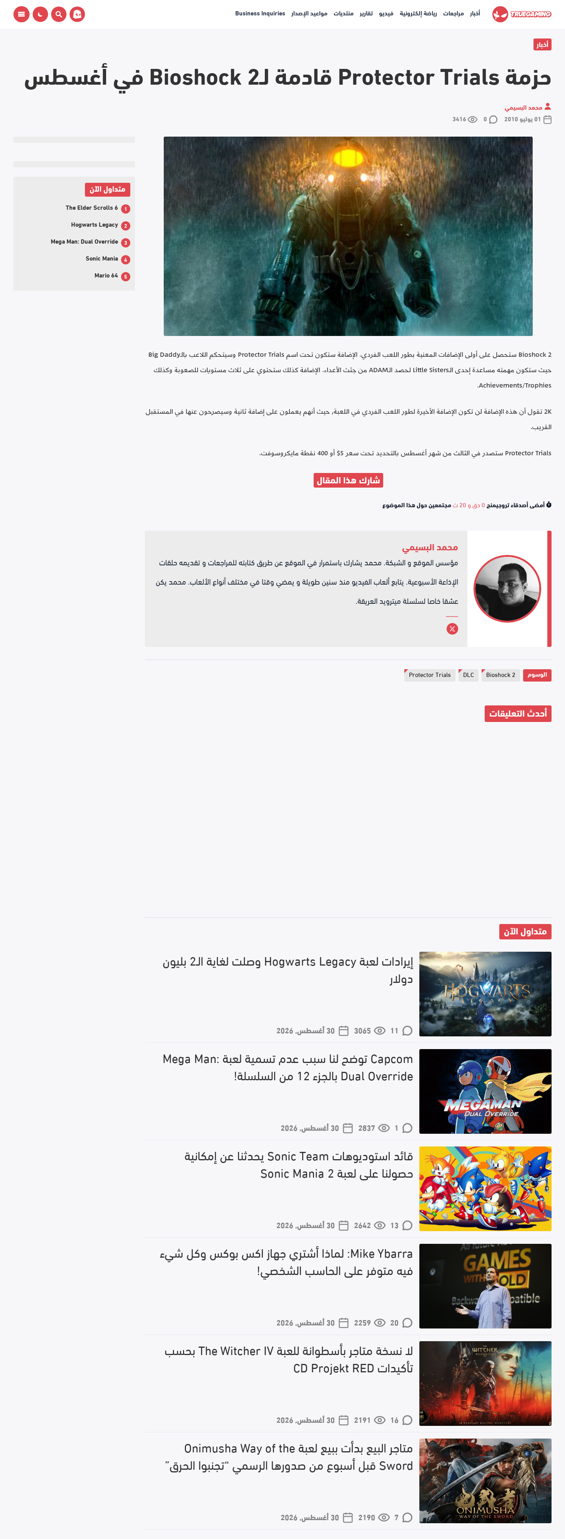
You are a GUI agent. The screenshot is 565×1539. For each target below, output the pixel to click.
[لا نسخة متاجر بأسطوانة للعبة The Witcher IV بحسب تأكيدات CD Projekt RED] (485, 1383)
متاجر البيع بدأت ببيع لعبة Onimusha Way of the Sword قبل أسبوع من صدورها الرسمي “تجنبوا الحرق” (289, 1456)
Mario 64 (106, 274)
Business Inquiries (260, 12)
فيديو (386, 12)
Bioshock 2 (500, 674)
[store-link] (75, 14)
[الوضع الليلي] (40, 14)
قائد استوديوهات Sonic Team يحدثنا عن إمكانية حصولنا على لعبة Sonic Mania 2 (298, 1163)
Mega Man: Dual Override (84, 240)
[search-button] (57, 14)
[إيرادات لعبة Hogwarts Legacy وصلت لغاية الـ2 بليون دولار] (485, 994)
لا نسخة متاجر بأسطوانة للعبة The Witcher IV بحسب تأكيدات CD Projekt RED (289, 1358)
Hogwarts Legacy (94, 223)
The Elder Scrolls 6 (92, 206)
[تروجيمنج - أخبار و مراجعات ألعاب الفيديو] (522, 14)
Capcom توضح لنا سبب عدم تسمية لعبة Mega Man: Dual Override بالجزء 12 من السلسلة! (288, 1066)
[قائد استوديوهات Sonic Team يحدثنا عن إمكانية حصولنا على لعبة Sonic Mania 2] (485, 1188)
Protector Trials (430, 674)
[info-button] (21, 14)
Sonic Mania (102, 257)
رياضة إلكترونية (418, 12)
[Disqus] (348, 821)
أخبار (475, 12)
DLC (468, 674)
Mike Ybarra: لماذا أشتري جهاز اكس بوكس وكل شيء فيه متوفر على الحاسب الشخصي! (286, 1261)
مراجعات (453, 12)
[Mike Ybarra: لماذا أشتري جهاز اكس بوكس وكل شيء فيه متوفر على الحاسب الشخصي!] (485, 1286)
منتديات (344, 12)
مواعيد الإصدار (309, 12)
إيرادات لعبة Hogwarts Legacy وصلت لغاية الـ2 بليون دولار (288, 969)
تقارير (366, 12)
